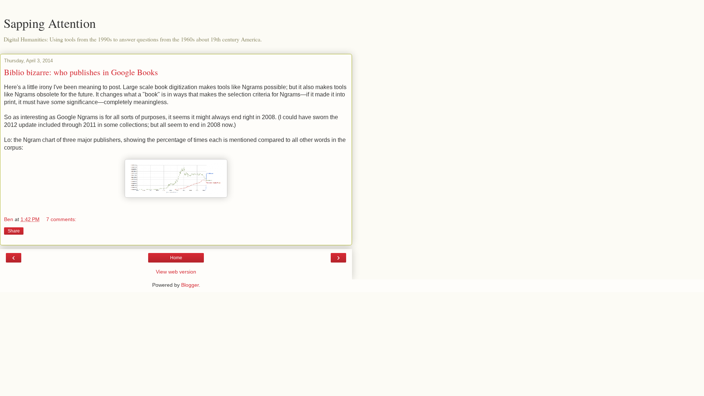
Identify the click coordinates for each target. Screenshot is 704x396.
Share (14, 231)
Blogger (190, 285)
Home (176, 257)
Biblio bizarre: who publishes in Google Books (81, 72)
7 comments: (61, 219)
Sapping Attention (50, 23)
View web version (176, 272)
